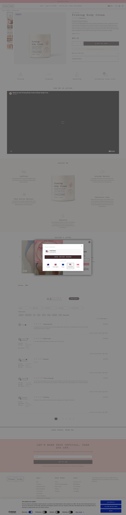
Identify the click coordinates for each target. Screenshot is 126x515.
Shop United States (63, 257)
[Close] (81, 246)
